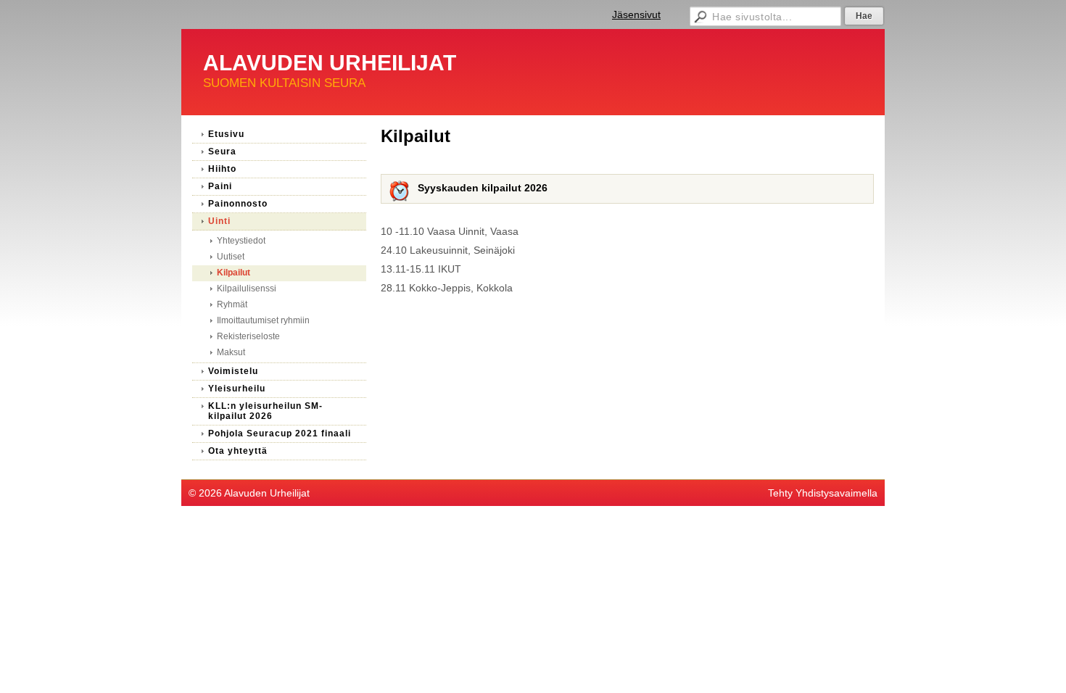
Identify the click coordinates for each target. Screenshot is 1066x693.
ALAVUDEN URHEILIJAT (329, 63)
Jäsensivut (636, 14)
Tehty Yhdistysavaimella (822, 493)
